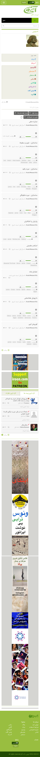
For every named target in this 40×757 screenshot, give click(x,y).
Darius (18, 263)
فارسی (30, 2)
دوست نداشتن (36, 137)
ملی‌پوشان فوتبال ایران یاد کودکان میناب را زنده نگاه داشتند (17, 399)
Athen (24, 316)
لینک (32, 59)
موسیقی (31, 71)
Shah (29, 160)
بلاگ (32, 63)
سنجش (31, 75)
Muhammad (24, 162)
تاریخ (13, 125)
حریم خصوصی (33, 729)
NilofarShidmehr (24, 427)
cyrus (28, 316)
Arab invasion (16, 160)
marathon (20, 318)
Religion (34, 215)
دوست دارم (20, 137)
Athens (28, 290)
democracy (28, 318)
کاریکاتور (32, 86)
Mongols (34, 189)
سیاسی (24, 420)
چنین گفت (31, 90)
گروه (32, 94)
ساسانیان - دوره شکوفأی (28, 195)
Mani (29, 187)
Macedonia (34, 265)
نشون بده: (32, 117)
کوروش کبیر (33, 324)
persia (35, 162)
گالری (32, 83)
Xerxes (18, 290)
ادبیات (24, 431)
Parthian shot (16, 239)
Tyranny (34, 318)
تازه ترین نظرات (11, 393)
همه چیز (33, 55)
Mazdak (28, 189)
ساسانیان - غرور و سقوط (28, 142)
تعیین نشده (12, 275)
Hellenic (23, 239)
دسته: (35, 113)
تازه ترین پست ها (29, 393)
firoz (28, 416)
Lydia (24, 342)
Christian (23, 187)
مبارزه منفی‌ (33, 121)
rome (18, 187)
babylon (29, 344)
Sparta (23, 290)
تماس (36, 732)
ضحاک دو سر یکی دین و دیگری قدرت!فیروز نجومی (16, 412)
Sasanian (11, 213)
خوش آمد (35, 725)
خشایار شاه (33, 271)
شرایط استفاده (33, 727)
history (9, 160)
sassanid (24, 160)
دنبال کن (4, 102)
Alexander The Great (9, 263)
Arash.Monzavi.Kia (31, 125)
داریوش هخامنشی (30, 298)
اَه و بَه (10, 734)
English (24, 2)
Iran (5, 160)
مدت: (22, 113)
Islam (30, 162)
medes (28, 342)
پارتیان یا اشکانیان (30, 221)
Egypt (35, 292)
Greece (28, 263)
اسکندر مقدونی (31, 245)
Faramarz (26, 403)
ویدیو (32, 67)
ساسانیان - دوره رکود (29, 169)
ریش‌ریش (24, 425)
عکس (32, 79)
